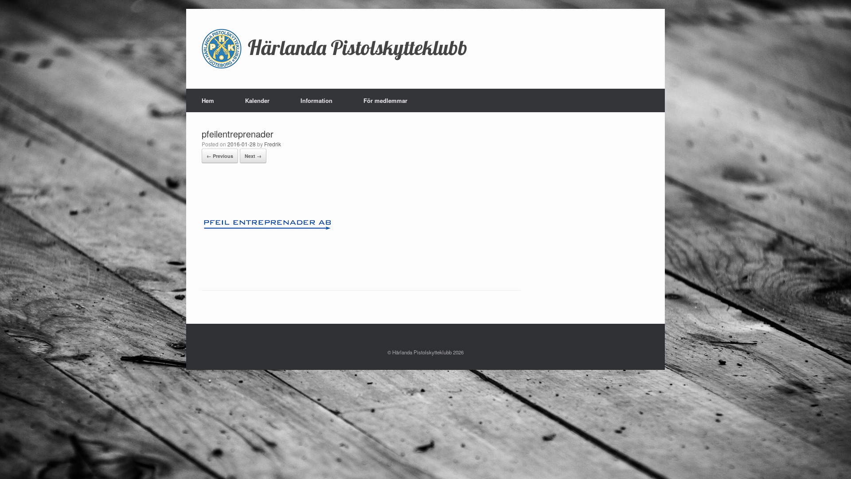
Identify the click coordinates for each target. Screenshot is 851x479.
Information (316, 100)
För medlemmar (385, 100)
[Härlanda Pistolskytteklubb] (335, 49)
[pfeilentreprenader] (268, 267)
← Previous (220, 156)
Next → (253, 156)
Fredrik (272, 144)
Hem (208, 100)
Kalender (257, 100)
